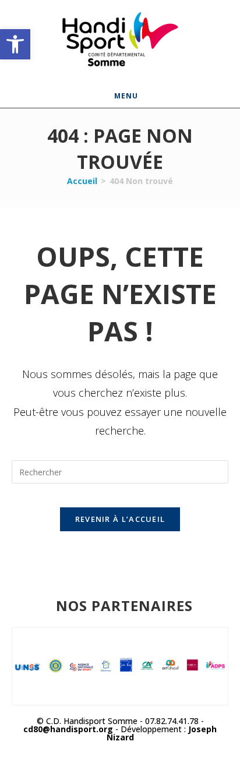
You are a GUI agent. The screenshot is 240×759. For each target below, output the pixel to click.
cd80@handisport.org (68, 729)
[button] (15, 44)
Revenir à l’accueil (120, 519)
